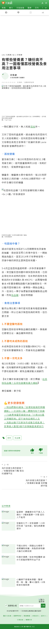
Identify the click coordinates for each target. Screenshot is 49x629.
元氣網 (8, 55)
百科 (37, 7)
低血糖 (14, 295)
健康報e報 (12, 605)
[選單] (46, 3)
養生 (11, 7)
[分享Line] (18, 12)
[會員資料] (42, 3)
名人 (14, 55)
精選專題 (27, 616)
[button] (46, 8)
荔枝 (32, 126)
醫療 (29, 7)
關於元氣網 (7, 616)
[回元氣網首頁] (8, 3)
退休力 (43, 616)
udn (3, 55)
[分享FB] (6, 12)
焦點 (4, 7)
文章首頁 (20, 620)
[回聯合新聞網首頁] (3, 3)
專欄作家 (29, 620)
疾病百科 (35, 616)
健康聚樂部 (17, 616)
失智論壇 (20, 7)
